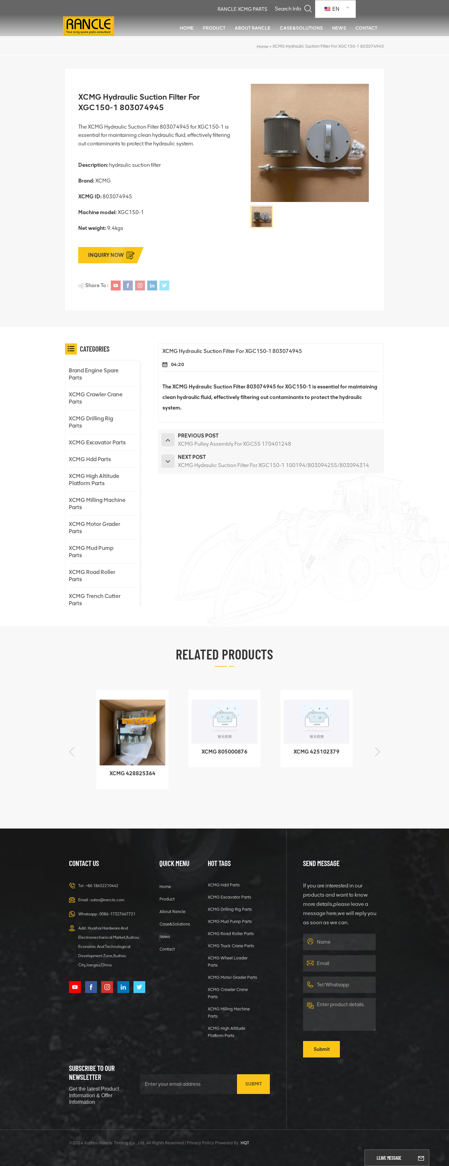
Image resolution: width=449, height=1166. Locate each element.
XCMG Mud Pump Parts (91, 551)
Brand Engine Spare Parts (94, 374)
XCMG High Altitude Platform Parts (94, 479)
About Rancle (253, 28)
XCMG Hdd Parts (90, 459)
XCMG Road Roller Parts (92, 576)
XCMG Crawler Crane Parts (96, 398)
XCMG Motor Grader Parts (94, 527)
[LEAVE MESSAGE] (421, 1158)
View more (108, 781)
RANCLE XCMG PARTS (242, 9)
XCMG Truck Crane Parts (231, 945)
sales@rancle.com (107, 900)
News (339, 28)
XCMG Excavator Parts (97, 442)
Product (214, 28)
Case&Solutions (301, 28)
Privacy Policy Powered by (213, 1142)
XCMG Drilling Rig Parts (91, 422)
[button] (377, 752)
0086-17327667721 (117, 914)
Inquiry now (106, 255)
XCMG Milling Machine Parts (97, 503)
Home (187, 28)
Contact (366, 28)
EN (335, 9)
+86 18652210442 (102, 885)
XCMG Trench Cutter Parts (95, 600)
